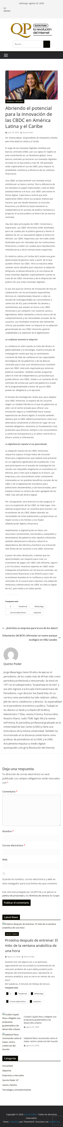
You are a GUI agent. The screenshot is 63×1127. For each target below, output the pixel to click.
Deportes (6, 1070)
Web (4, 859)
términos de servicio (39, 895)
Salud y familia (12, 934)
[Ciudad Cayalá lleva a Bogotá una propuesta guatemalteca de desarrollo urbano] (11, 1022)
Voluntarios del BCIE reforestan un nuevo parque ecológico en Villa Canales (29, 637)
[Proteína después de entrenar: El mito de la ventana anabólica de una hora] (31, 925)
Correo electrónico (13, 845)
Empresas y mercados (14, 101)
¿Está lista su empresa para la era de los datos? (32, 628)
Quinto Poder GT (10, 1080)
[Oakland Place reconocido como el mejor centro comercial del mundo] (11, 1042)
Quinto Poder (28, 132)
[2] (30, 299)
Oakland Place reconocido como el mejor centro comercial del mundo (41, 1040)
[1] (51, 162)
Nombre (8, 831)
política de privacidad (13, 895)
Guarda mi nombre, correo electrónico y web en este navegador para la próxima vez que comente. (29, 881)
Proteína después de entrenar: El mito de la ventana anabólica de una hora (31, 945)
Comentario (9, 791)
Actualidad (7, 1065)
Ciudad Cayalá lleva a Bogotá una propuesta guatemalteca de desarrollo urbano (40, 1019)
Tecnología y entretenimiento (16, 1089)
